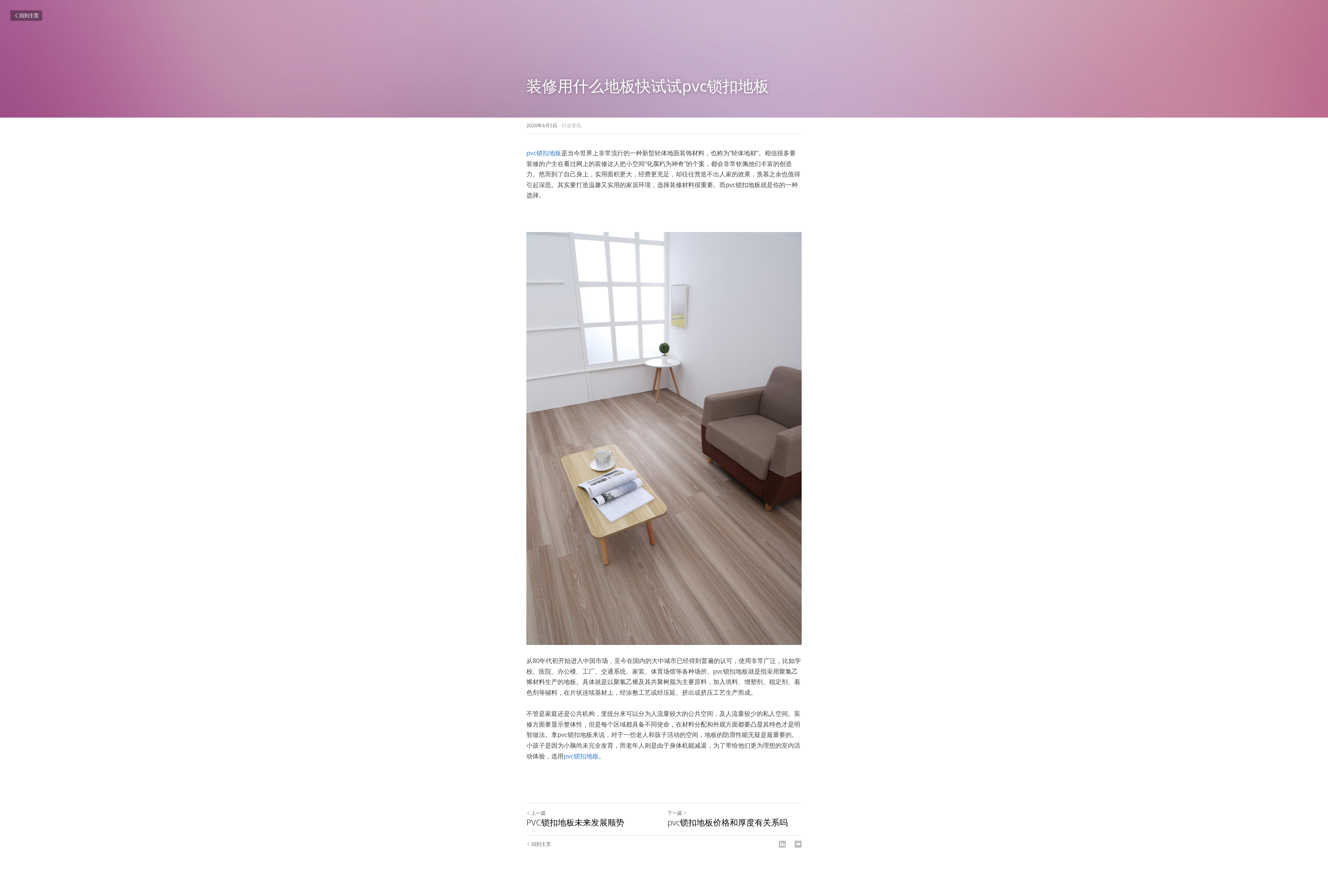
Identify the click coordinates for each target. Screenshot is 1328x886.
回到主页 (29, 15)
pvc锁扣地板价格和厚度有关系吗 (727, 822)
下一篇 (674, 813)
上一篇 (538, 813)
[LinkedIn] (782, 844)
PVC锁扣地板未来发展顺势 (575, 822)
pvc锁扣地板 (543, 153)
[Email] (798, 844)
